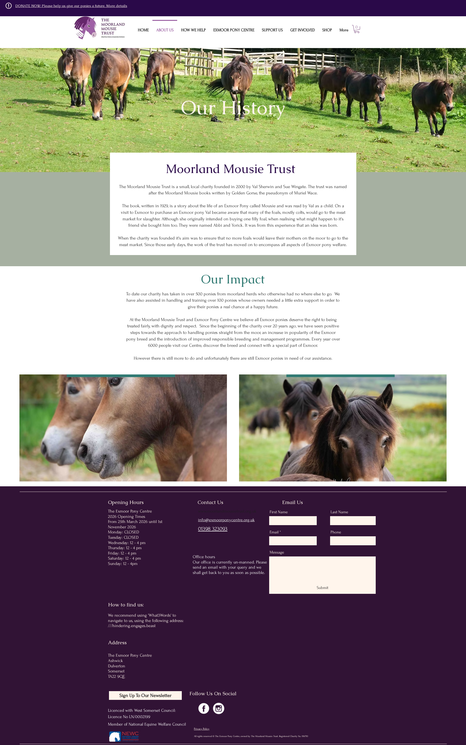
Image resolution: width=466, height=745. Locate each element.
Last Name (339, 512)
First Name (279, 512)
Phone (336, 532)
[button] (357, 29)
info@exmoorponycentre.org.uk (226, 520)
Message (277, 552)
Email (274, 532)
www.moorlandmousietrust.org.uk (227, 511)
